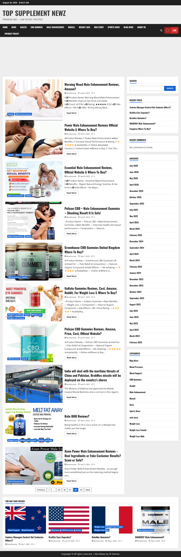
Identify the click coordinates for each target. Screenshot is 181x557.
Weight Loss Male (15, 315)
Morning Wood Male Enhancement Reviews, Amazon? (34, 98)
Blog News (128, 27)
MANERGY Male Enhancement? (143, 123)
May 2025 (134, 216)
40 (64, 489)
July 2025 (134, 209)
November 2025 (136, 191)
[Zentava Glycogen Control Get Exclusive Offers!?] (25, 519)
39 (59, 489)
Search (133, 80)
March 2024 (135, 260)
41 (70, 489)
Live (174, 30)
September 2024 (137, 247)
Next (88, 489)
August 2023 (135, 304)
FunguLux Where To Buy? (140, 128)
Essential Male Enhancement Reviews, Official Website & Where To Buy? (34, 180)
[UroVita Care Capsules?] (69, 519)
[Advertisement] (90, 56)
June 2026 (134, 172)
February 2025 (136, 235)
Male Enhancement (55, 27)
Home (5, 27)
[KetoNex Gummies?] (112, 519)
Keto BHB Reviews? (34, 425)
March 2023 (135, 336)
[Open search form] (161, 30)
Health (23, 27)
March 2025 (135, 228)
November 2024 (136, 241)
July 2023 (134, 310)
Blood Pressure (136, 367)
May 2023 (134, 323)
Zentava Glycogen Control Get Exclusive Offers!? (150, 107)
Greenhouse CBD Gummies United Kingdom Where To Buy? (34, 261)
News (14, 27)
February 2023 (136, 342)
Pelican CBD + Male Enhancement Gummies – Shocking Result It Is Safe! (34, 221)
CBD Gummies (37, 27)
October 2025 (135, 197)
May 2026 (134, 178)
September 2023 (137, 298)
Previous (41, 489)
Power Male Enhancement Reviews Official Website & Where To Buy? (34, 139)
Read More (73, 113)
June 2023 (134, 317)
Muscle (71, 27)
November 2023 (136, 285)
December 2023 (136, 279)
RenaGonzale (71, 93)
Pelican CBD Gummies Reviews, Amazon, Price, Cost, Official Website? (34, 343)
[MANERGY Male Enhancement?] (155, 519)
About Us (141, 27)
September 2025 (137, 203)
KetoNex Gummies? (138, 118)
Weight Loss (84, 27)
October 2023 (135, 291)
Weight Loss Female (16, 318)
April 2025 (134, 222)
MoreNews (100, 553)
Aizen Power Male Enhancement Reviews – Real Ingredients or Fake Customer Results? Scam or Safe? (34, 466)
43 (81, 489)
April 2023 (134, 329)
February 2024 (136, 266)
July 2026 (134, 165)
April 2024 (134, 254)
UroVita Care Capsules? (140, 112)
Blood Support (136, 373)
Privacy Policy (12, 33)
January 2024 (135, 272)
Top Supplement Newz (34, 13)
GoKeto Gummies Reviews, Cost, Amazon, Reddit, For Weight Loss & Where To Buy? (34, 302)
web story (99, 27)
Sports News (114, 27)
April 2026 (134, 184)
